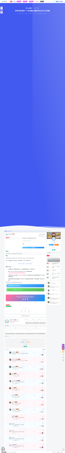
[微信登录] (26, 346)
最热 (7, 349)
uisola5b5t (13, 366)
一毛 (12, 387)
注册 (56, 244)
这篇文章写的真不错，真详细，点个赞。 (54, 294)
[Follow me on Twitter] (25, 299)
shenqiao (13, 394)
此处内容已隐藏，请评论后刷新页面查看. (25, 263)
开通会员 (61, 1)
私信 (43, 234)
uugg (12, 373)
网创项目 (13, 416)
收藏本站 (58, 452)
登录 (51, 244)
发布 (57, 1)
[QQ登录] (24, 346)
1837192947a (14, 380)
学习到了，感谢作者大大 (53, 283)
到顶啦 (62, 452)
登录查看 (33, 247)
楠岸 (50, 282)
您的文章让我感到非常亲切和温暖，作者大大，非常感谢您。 (55, 299)
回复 (15, 354)
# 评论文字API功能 (8, 306)
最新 (6, 349)
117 (10, 321)
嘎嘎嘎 (51, 297)
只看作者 (44, 349)
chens (50, 293)
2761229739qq (14, 359)
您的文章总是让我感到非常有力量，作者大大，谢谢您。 (55, 287)
